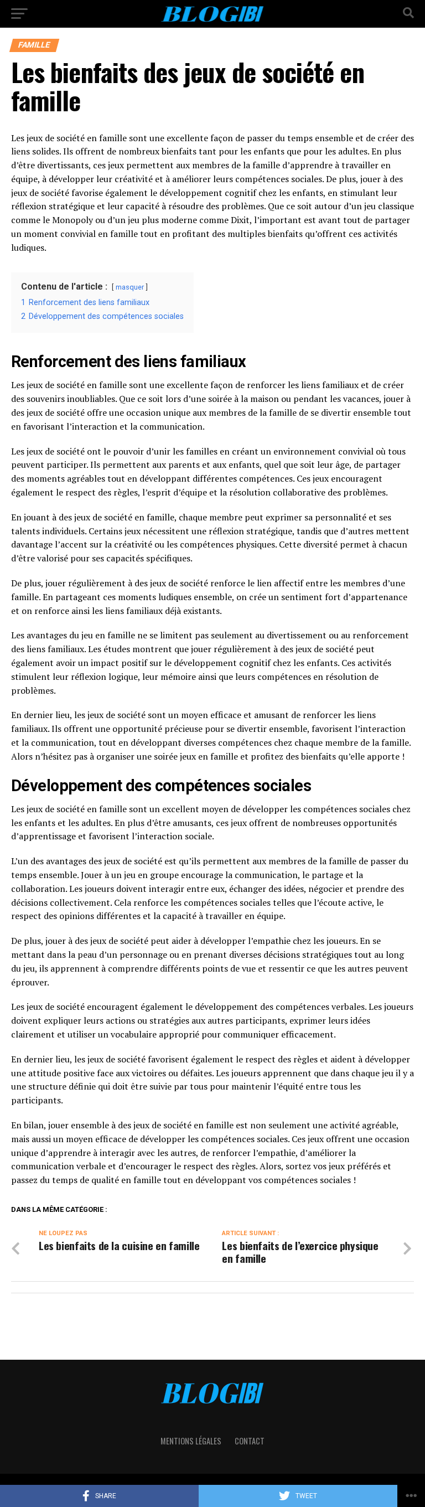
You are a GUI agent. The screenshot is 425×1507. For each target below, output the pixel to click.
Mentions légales (190, 1441)
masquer (130, 287)
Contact (250, 1441)
